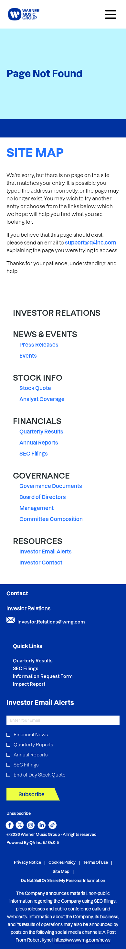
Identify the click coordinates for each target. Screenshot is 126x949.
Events (28, 356)
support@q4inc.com (90, 242)
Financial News (31, 734)
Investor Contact (40, 562)
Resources (37, 541)
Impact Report (38, 684)
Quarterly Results (41, 431)
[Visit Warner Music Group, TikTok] (52, 827)
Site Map (61, 871)
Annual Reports (38, 442)
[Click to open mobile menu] (110, 14)
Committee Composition (51, 519)
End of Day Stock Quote (40, 774)
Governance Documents (50, 486)
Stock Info (37, 378)
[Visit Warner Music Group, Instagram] (30, 827)
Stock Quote (35, 388)
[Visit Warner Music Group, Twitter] (20, 827)
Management (36, 508)
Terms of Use (95, 862)
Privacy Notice (27, 862)
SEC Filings (33, 454)
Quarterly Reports (33, 744)
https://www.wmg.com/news (82, 940)
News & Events (45, 334)
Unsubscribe (18, 813)
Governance (41, 475)
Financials (37, 421)
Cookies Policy (62, 862)
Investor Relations (56, 313)
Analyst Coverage (42, 399)
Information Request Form (51, 676)
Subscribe (31, 794)
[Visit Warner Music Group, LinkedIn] (41, 827)
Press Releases (38, 345)
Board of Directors (42, 497)
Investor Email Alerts (45, 551)
